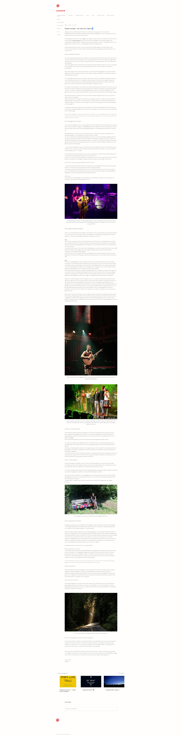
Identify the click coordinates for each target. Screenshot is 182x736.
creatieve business (79, 15)
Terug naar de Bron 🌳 (88, 690)
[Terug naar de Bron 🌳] (91, 681)
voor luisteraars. (60, 22)
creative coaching (100, 15)
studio (93, 15)
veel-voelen (70, 15)
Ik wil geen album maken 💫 (113, 690)
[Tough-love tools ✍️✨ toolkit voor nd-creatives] (68, 681)
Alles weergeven (121, 673)
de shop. (59, 28)
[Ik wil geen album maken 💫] (114, 681)
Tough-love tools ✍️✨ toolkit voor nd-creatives (67, 690)
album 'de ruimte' (110, 15)
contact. (59, 34)
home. (58, 16)
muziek (87, 15)
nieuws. (58, 19)
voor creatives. (60, 25)
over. (58, 31)
